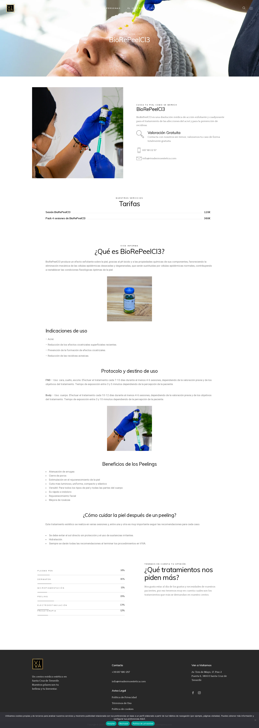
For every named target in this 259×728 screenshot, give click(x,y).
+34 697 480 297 (121, 672)
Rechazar (123, 723)
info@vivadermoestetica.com (129, 681)
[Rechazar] (255, 720)
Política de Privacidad (124, 697)
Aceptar (111, 723)
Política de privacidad (143, 723)
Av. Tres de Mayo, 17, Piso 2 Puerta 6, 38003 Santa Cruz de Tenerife (209, 676)
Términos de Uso (122, 703)
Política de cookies (122, 709)
